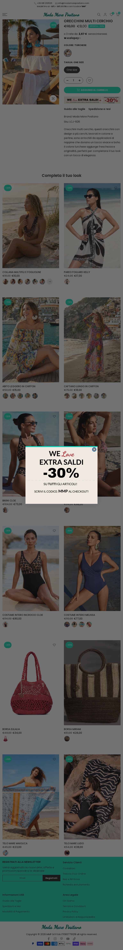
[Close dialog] (94, 449)
